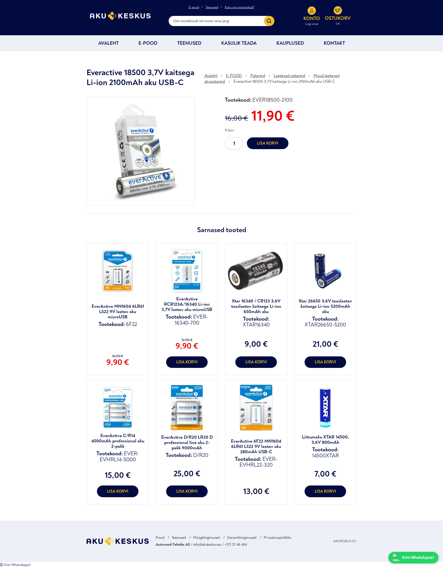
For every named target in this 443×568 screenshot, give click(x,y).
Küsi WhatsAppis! (17, 564)
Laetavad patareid (289, 75)
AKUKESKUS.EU (344, 541)
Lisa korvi (267, 143)
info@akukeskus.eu (207, 544)
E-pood (194, 7)
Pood (160, 537)
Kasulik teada (239, 43)
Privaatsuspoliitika (277, 537)
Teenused (212, 7)
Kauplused (290, 43)
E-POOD (147, 43)
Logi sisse (311, 24)
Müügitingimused (206, 537)
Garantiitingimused (241, 537)
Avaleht (108, 43)
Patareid (257, 75)
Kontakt (334, 43)
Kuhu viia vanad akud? (239, 7)
